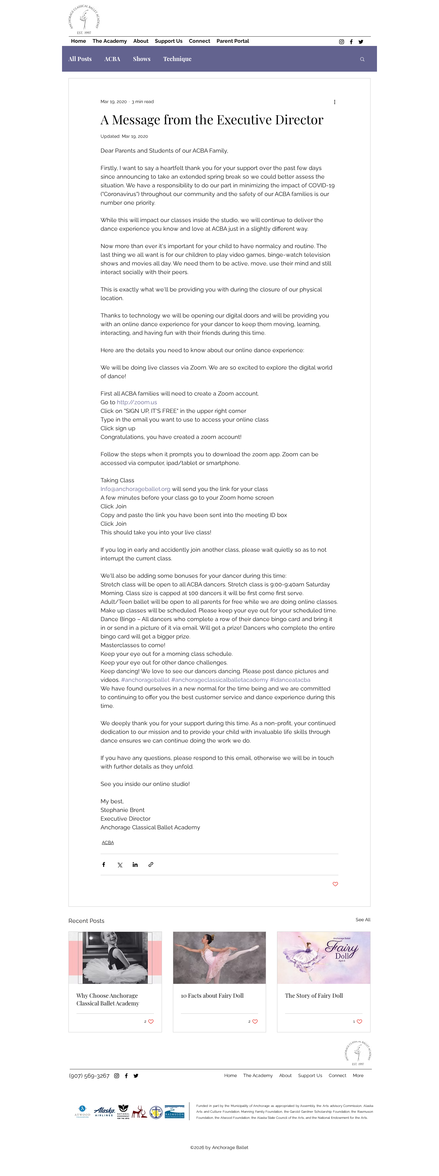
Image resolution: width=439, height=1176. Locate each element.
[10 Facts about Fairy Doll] (219, 958)
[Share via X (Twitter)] (119, 864)
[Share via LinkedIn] (135, 864)
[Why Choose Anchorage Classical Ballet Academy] (115, 958)
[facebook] (351, 42)
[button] (362, 58)
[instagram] (341, 42)
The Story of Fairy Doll (314, 995)
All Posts (80, 58)
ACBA (112, 58)
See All (363, 919)
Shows (141, 58)
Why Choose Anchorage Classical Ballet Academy (107, 999)
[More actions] (334, 101)
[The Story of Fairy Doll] (323, 958)
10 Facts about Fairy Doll (212, 995)
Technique (177, 58)
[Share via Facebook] (104, 864)
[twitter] (361, 42)
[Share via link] (151, 864)
